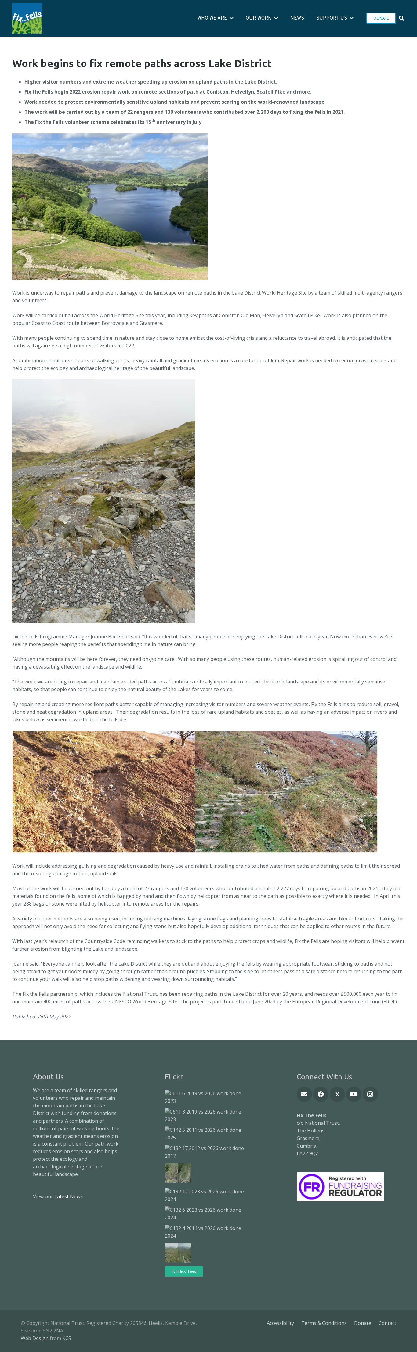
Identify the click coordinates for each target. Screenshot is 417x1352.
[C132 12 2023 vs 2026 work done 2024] (207, 1195)
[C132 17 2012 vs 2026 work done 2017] (207, 1152)
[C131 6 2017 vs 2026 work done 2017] (178, 1254)
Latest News (68, 1196)
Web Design (35, 1338)
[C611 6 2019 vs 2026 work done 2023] (207, 1097)
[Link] (27, 18)
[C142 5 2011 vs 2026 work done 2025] (207, 1134)
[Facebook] (320, 1094)
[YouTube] (353, 1094)
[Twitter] (337, 1094)
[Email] (304, 1094)
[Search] (401, 18)
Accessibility (280, 1323)
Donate (362, 1323)
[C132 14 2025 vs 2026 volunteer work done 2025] (178, 1174)
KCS (66, 1338)
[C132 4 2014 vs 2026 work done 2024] (207, 1232)
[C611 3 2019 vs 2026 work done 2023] (207, 1115)
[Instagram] (370, 1094)
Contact (387, 1323)
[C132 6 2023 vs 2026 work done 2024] (207, 1213)
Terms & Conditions (324, 1323)
